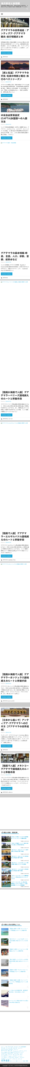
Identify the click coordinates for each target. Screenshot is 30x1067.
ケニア (22, 1052)
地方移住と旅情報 (10, 3)
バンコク (10, 1056)
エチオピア (10, 1049)
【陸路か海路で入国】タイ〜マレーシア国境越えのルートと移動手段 (18, 929)
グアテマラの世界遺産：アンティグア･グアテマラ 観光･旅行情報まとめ (15, 33)
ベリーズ (10, 418)
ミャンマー (9, 1059)
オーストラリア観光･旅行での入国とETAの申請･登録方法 (18, 1001)
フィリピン (20, 1056)
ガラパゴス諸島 (4, 1052)
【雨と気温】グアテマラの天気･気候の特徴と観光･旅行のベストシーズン (15, 76)
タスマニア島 (4, 1054)
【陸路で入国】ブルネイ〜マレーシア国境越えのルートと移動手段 (18, 970)
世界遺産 (5, 1061)
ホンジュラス (11, 701)
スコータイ (16, 1053)
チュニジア (16, 1054)
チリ (21, 1054)
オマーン (16, 1049)
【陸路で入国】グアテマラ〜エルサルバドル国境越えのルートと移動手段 (15, 536)
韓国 (27, 1061)
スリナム (21, 1053)
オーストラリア (6, 1050)
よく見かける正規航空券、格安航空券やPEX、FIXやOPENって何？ (18, 991)
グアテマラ (5, 56)
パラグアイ (14, 1056)
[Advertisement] (15, 813)
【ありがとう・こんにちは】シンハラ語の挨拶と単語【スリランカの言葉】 (18, 940)
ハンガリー (4, 1056)
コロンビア (10, 1053)
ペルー (3, 1058)
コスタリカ (4, 1053)
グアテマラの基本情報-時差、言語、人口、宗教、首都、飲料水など (15, 256)
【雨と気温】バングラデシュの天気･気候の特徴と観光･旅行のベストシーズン (18, 961)
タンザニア (9, 1054)
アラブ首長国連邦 (22, 1046)
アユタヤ (16, 1046)
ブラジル (11, 1057)
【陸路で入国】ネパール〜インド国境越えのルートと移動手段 (18, 950)
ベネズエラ (21, 1057)
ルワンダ (20, 1059)
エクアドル (4, 1049)
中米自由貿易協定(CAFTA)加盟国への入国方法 (14, 118)
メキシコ (10, 792)
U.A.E (6, 1046)
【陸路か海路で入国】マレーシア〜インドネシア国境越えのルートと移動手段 (18, 981)
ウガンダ (15, 1048)
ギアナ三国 (10, 1052)
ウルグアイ (20, 1048)
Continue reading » (6, 53)
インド (3, 1048)
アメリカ (10, 1046)
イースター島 (9, 1048)
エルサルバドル (11, 560)
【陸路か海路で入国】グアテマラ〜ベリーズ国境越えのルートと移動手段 (15, 395)
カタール (21, 1050)
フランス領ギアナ (4, 1057)
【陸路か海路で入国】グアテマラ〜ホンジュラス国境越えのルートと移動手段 (15, 677)
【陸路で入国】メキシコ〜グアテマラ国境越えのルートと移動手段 (15, 769)
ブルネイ (16, 1057)
